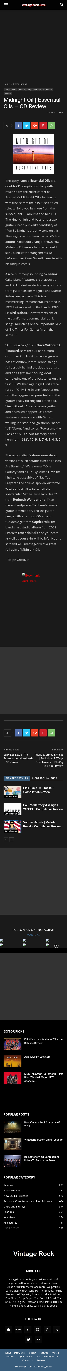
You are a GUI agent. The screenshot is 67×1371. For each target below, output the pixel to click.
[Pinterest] (47, 1329)
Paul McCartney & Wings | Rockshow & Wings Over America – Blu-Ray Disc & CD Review (49, 760)
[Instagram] (37, 1329)
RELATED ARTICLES (17, 778)
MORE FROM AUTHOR (44, 778)
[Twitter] (28, 1339)
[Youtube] (38, 1339)
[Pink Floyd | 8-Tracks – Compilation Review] (12, 792)
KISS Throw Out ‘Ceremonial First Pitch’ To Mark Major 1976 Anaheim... (43, 1077)
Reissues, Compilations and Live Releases (35, 89)
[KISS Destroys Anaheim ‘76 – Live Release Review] (12, 1044)
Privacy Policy (51, 1356)
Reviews (8, 93)
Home (7, 84)
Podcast (32, 1352)
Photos (55, 1352)
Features (43, 1352)
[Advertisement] (33, 45)
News (8, 1352)
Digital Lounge (25, 1356)
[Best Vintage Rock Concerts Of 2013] (12, 1127)
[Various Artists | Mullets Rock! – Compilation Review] (12, 826)
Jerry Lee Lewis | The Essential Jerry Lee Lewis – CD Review (18, 758)
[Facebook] (27, 1329)
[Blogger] (8, 1329)
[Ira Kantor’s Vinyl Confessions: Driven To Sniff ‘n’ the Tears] (12, 1161)
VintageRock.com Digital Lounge (43, 1139)
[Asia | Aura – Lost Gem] (12, 1061)
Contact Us (27, 1360)
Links (38, 1356)
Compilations (20, 84)
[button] (62, 5)
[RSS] (56, 1329)
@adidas (33, 934)
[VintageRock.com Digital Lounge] (12, 1144)
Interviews (19, 1352)
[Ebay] (18, 1329)
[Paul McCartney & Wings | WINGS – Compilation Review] (12, 809)
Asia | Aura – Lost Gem (37, 1056)
